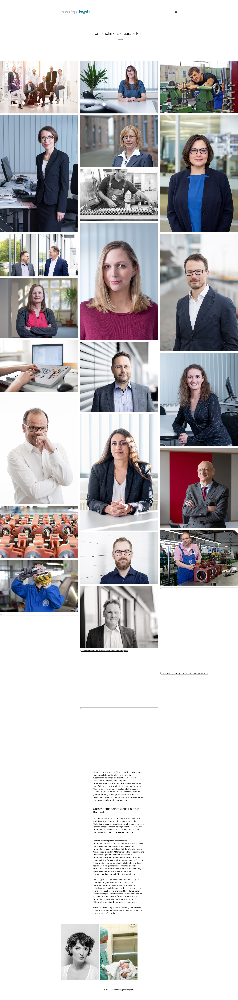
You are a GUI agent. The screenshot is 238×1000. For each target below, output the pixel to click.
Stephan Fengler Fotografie (122, 990)
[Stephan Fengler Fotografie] (115, 12)
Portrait (120, 40)
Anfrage (114, 910)
